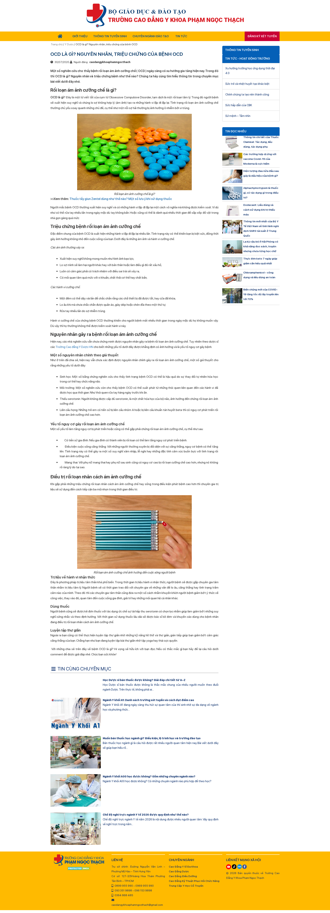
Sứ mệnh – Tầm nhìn (237, 116)
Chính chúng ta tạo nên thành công (247, 94)
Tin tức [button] (181, 36)
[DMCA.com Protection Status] (79, 868)
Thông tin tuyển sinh (110, 36)
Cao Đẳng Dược (179, 871)
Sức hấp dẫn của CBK (238, 105)
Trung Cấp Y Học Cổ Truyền (186, 885)
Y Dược (69, 44)
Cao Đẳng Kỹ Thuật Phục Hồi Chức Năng (194, 880)
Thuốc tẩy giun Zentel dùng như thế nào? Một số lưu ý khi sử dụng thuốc (121, 199)
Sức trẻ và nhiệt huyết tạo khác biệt (247, 84)
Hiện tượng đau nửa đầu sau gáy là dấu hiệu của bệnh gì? (261, 173)
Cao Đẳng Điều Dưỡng (183, 876)
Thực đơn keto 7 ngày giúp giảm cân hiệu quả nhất (260, 261)
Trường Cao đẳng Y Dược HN (74, 347)
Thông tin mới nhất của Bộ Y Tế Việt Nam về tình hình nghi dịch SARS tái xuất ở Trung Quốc (261, 228)
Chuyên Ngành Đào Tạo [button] (151, 36)
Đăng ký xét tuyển (262, 36)
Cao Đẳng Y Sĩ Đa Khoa (183, 866)
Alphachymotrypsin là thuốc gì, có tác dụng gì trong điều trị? (260, 192)
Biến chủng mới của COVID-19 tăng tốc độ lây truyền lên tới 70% (260, 294)
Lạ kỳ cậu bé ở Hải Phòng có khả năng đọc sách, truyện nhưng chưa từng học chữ (260, 246)
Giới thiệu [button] (79, 36)
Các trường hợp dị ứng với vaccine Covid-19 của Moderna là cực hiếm (259, 159)
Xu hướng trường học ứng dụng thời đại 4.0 (250, 71)
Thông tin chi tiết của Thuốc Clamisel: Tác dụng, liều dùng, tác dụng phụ (261, 142)
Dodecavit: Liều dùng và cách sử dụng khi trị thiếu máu (259, 209)
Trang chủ (57, 44)
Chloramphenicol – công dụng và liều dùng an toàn (259, 275)
